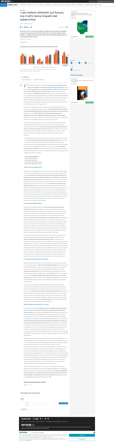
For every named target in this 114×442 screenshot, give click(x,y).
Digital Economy (30, 4)
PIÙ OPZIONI (82, 439)
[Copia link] (29, 27)
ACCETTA (82, 435)
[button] (3, 5)
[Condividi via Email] (27, 27)
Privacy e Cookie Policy (40, 421)
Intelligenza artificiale (71, 4)
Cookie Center (65, 421)
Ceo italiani (41, 126)
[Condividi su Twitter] (23, 27)
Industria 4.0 (41, 4)
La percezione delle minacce (30, 160)
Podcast (96, 4)
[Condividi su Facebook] (20, 27)
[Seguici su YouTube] (48, 418)
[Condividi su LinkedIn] (25, 27)
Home (21, 23)
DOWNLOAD (89, 36)
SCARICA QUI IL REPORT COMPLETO (56, 89)
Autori (26, 421)
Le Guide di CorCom (88, 4)
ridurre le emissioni (28, 312)
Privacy (100, 4)
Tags (29, 421)
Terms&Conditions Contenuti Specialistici (53, 421)
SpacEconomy (48, 4)
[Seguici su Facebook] (45, 418)
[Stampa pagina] (31, 27)
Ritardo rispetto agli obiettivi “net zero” (33, 163)
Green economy (61, 4)
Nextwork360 (24, 427)
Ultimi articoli (23, 4)
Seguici (34, 418)
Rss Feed (33, 421)
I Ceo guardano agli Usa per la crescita (33, 162)
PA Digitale (55, 4)
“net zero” (33, 185)
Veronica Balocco (24, 42)
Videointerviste (80, 4)
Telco (36, 4)
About (22, 421)
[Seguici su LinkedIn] (40, 418)
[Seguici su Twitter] (43, 418)
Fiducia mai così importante (30, 158)
